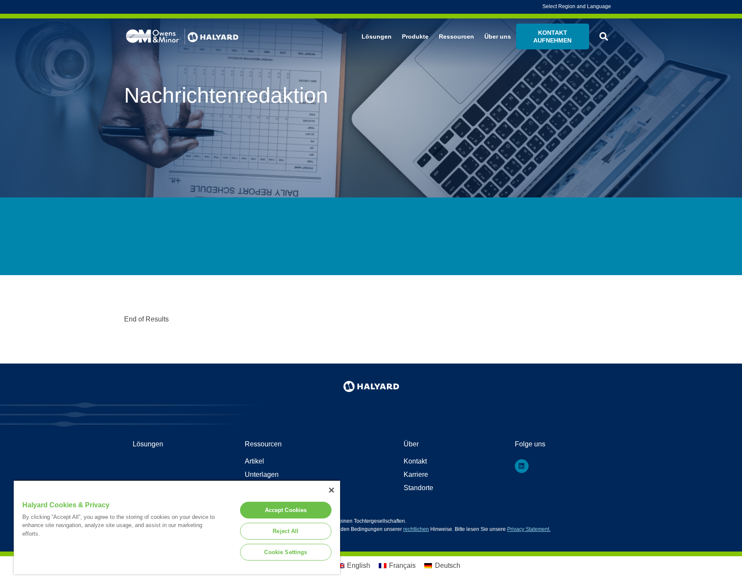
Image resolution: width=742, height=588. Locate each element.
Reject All (285, 531)
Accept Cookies (286, 510)
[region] (177, 527)
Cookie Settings (285, 552)
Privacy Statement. (528, 529)
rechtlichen (416, 529)
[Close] (331, 490)
